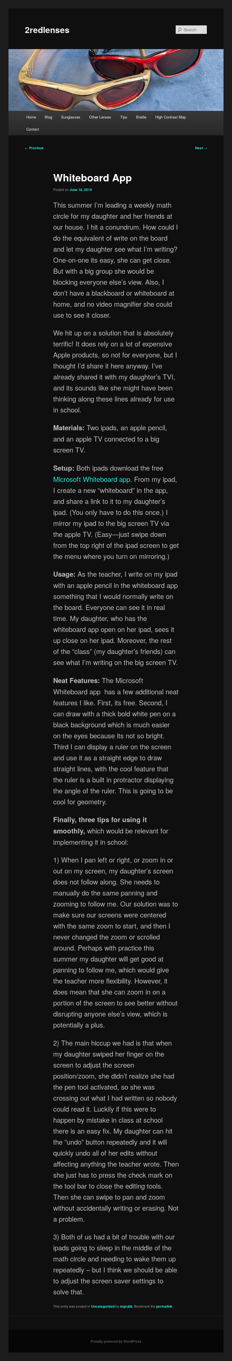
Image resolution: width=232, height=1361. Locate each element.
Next (201, 147)
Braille (141, 117)
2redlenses (47, 29)
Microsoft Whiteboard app (91, 479)
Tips (123, 117)
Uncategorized (103, 1306)
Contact (32, 129)
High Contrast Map (170, 117)
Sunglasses (70, 117)
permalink (164, 1306)
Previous (34, 147)
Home (31, 117)
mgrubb (126, 1306)
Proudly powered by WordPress (116, 1341)
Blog (48, 117)
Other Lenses (100, 117)
